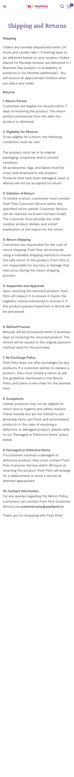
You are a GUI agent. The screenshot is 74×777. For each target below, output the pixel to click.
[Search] (62, 6)
